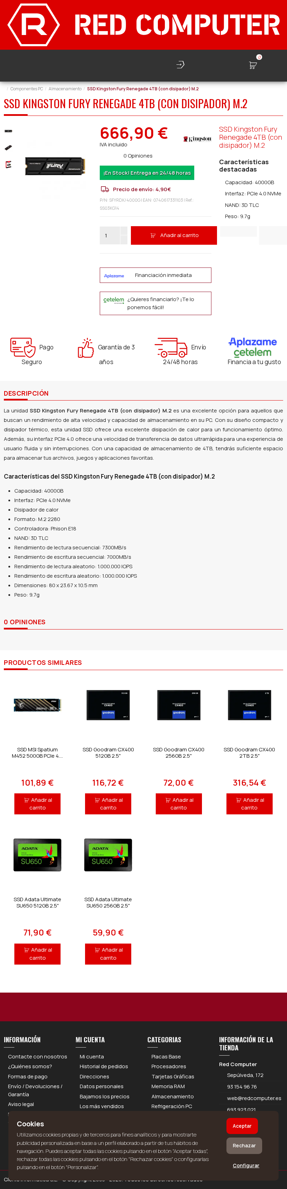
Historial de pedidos (104, 1066)
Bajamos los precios (105, 1096)
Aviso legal (21, 1104)
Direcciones (94, 1076)
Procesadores (169, 1066)
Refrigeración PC (172, 1106)
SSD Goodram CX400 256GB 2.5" (178, 752)
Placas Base (166, 1056)
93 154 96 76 (242, 1086)
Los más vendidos (102, 1106)
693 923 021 (241, 1109)
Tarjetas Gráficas (173, 1076)
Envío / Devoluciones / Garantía (35, 1090)
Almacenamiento (173, 1096)
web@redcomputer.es (254, 1098)
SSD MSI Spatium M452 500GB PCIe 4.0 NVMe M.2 (37, 756)
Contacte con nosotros (37, 1056)
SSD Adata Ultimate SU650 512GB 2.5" (37, 902)
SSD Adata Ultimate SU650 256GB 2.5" (108, 902)
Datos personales (102, 1086)
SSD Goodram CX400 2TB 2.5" (249, 752)
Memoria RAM (168, 1086)
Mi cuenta (92, 1056)
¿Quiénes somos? (30, 1066)
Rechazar (244, 1145)
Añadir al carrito (179, 235)
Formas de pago (28, 1076)
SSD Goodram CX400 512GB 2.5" (108, 752)
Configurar (246, 1165)
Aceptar (242, 1125)
